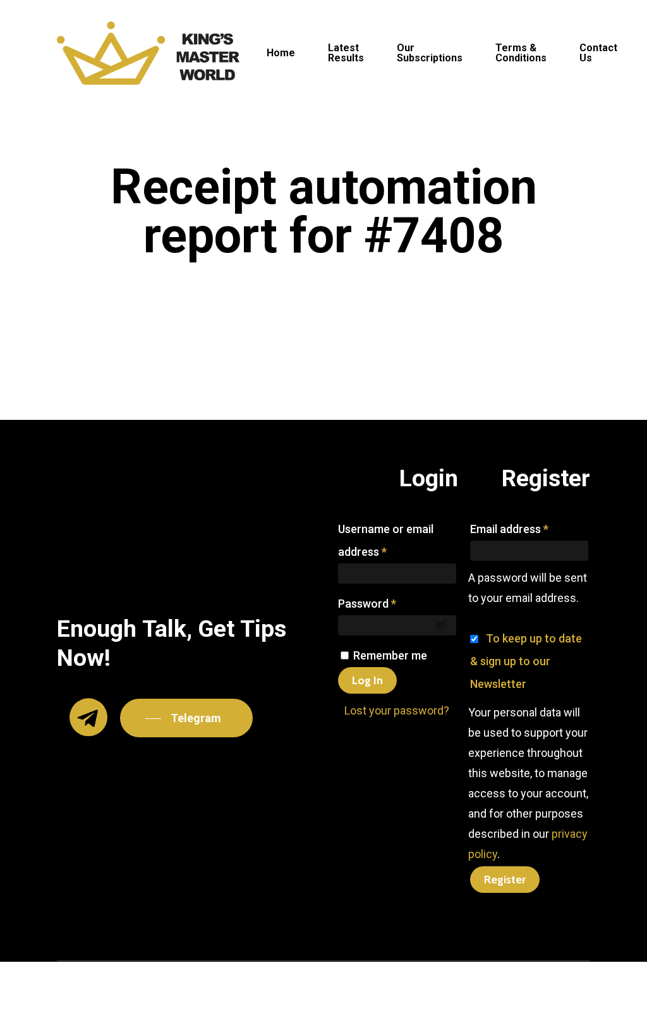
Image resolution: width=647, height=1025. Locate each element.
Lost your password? (396, 710)
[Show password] (441, 625)
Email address (509, 529)
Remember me (390, 655)
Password (367, 603)
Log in (367, 680)
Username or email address (385, 540)
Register (505, 880)
